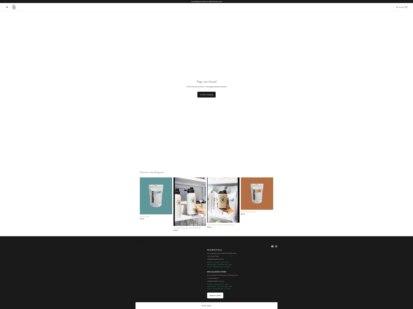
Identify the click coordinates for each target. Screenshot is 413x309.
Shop (139, 249)
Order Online (145, 252)
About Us (142, 267)
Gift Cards (143, 261)
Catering (142, 264)
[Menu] (7, 7)
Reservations (145, 255)
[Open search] (397, 7)
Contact (141, 270)
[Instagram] (276, 246)
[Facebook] (272, 246)
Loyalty (141, 258)
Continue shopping (206, 95)
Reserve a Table (215, 295)
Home (139, 246)
